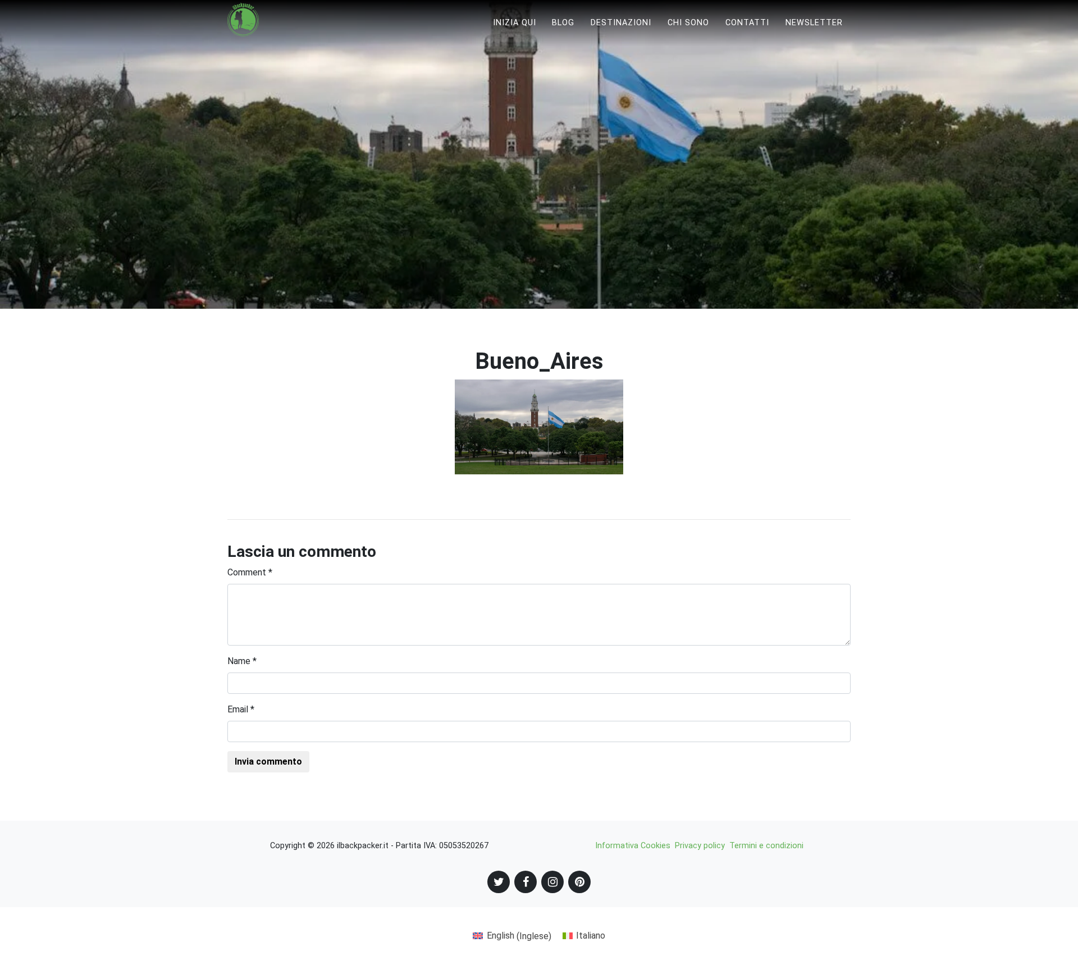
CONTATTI (747, 23)
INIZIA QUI (514, 23)
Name (242, 661)
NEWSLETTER (814, 23)
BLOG (563, 23)
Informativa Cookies (632, 845)
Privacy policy (700, 845)
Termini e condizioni (766, 845)
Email (240, 709)
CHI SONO (688, 23)
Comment (249, 572)
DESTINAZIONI (621, 23)
